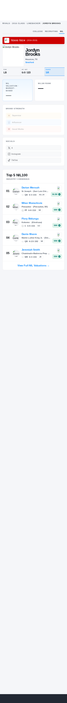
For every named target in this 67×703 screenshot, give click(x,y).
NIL (61, 31)
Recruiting (51, 31)
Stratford (29, 62)
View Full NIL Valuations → (33, 265)
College (38, 31)
